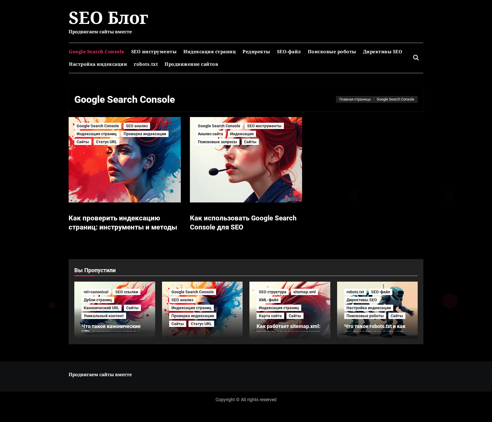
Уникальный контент (104, 316)
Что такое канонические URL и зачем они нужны (111, 329)
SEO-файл (289, 51)
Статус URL (106, 142)
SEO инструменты (154, 51)
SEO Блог (108, 17)
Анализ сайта (210, 134)
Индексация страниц (209, 51)
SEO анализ (137, 126)
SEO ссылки (126, 292)
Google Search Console (96, 51)
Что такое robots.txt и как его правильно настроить (374, 329)
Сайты (83, 142)
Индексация (242, 134)
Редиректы (256, 51)
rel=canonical (96, 292)
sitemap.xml (304, 292)
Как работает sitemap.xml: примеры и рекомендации (288, 329)
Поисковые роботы (332, 51)
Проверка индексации (145, 134)
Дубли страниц (98, 300)
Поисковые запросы (217, 142)
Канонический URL (101, 308)
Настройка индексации (98, 64)
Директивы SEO (383, 51)
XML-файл (268, 300)
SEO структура (272, 292)
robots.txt (146, 64)
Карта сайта (270, 316)
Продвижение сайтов (191, 64)
